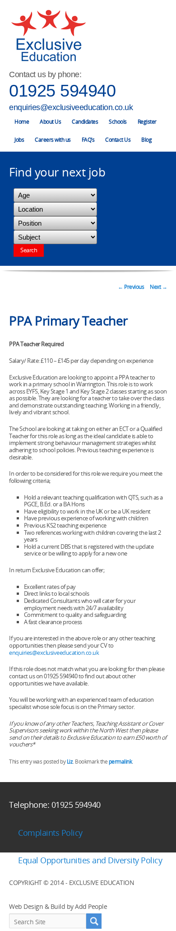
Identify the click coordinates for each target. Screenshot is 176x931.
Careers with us (53, 140)
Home (21, 121)
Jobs (19, 140)
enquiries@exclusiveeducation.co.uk (71, 107)
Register (147, 121)
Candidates (85, 121)
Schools (118, 121)
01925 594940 (62, 90)
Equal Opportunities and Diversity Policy (90, 860)
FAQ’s (88, 140)
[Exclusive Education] (48, 36)
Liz (70, 761)
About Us (50, 121)
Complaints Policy (50, 832)
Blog (146, 140)
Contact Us (117, 140)
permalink (120, 761)
